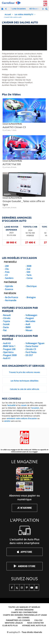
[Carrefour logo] (11, 3)
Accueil (8, 14)
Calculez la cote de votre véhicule (24, 389)
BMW (28, 327)
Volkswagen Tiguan (35, 343)
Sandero (9, 278)
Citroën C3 (31, 349)
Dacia (6, 327)
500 (28, 272)
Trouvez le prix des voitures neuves (24, 372)
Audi (28, 324)
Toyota (6, 321)
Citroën (6, 318)
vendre (7, 421)
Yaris (29, 275)
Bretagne (31, 297)
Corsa (29, 278)
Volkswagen (31, 315)
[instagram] (21, 587)
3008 (29, 266)
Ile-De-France (11, 297)
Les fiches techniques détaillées (24, 380)
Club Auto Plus (10, 625)
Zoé (28, 269)
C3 (6, 275)
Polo (7, 272)
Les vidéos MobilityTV (24, 14)
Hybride (9, 286)
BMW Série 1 (9, 346)
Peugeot (30, 318)
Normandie (10, 300)
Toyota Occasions (18, 8)
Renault (7, 315)
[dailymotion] (36, 587)
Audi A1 (7, 358)
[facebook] (11, 587)
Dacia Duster (32, 346)
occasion (35, 408)
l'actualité (11, 405)
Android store (26, 566)
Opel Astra (8, 352)
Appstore (26, 552)
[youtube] (31, 587)
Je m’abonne (24, 507)
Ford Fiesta (31, 352)
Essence (9, 289)
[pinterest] (26, 587)
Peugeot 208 (9, 349)
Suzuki (6, 324)
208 (7, 266)
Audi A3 (7, 343)
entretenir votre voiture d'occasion (22, 418)
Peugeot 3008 (10, 355)
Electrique (32, 286)
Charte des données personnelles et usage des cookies (25, 616)
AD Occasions (35, 8)
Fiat (5, 330)
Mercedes (30, 321)
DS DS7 (29, 355)
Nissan (29, 330)
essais (24, 405)
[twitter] (16, 587)
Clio (7, 269)
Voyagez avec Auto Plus (34, 625)
